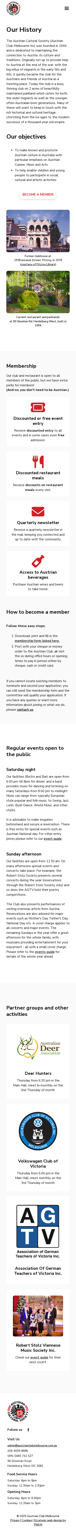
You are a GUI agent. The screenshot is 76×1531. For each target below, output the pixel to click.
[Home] (33, 8)
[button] (67, 8)
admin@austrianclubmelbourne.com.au (32, 1446)
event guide (53, 839)
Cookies (27, 1520)
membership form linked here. (37, 641)
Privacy (15, 1520)
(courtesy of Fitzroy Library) (38, 264)
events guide (45, 952)
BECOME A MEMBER (38, 194)
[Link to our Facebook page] (28, 1430)
